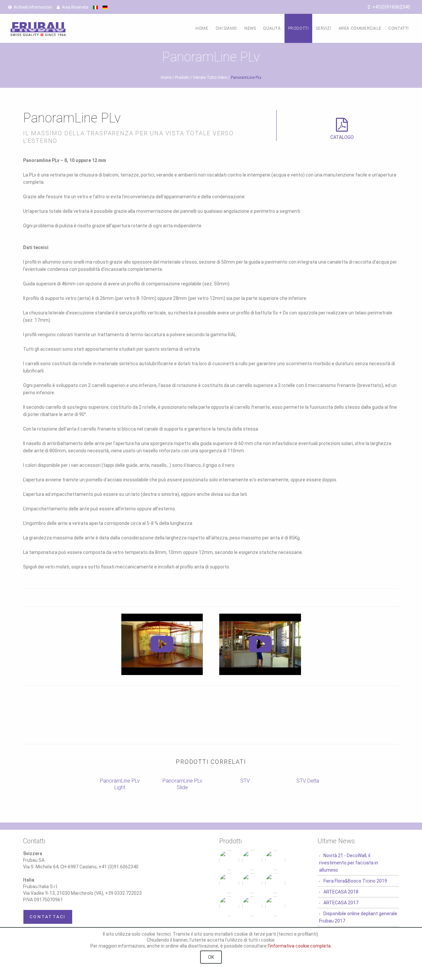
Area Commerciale (360, 28)
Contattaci (48, 916)
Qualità (272, 28)
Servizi (323, 28)
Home (202, 28)
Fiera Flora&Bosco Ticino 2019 (355, 881)
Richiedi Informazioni (32, 7)
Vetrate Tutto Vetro (210, 77)
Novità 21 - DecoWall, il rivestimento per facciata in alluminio (348, 863)
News (250, 28)
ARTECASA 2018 (340, 891)
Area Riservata (74, 7)
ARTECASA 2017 (340, 902)
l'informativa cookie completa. (300, 946)
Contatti (398, 28)
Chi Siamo (226, 28)
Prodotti (298, 28)
